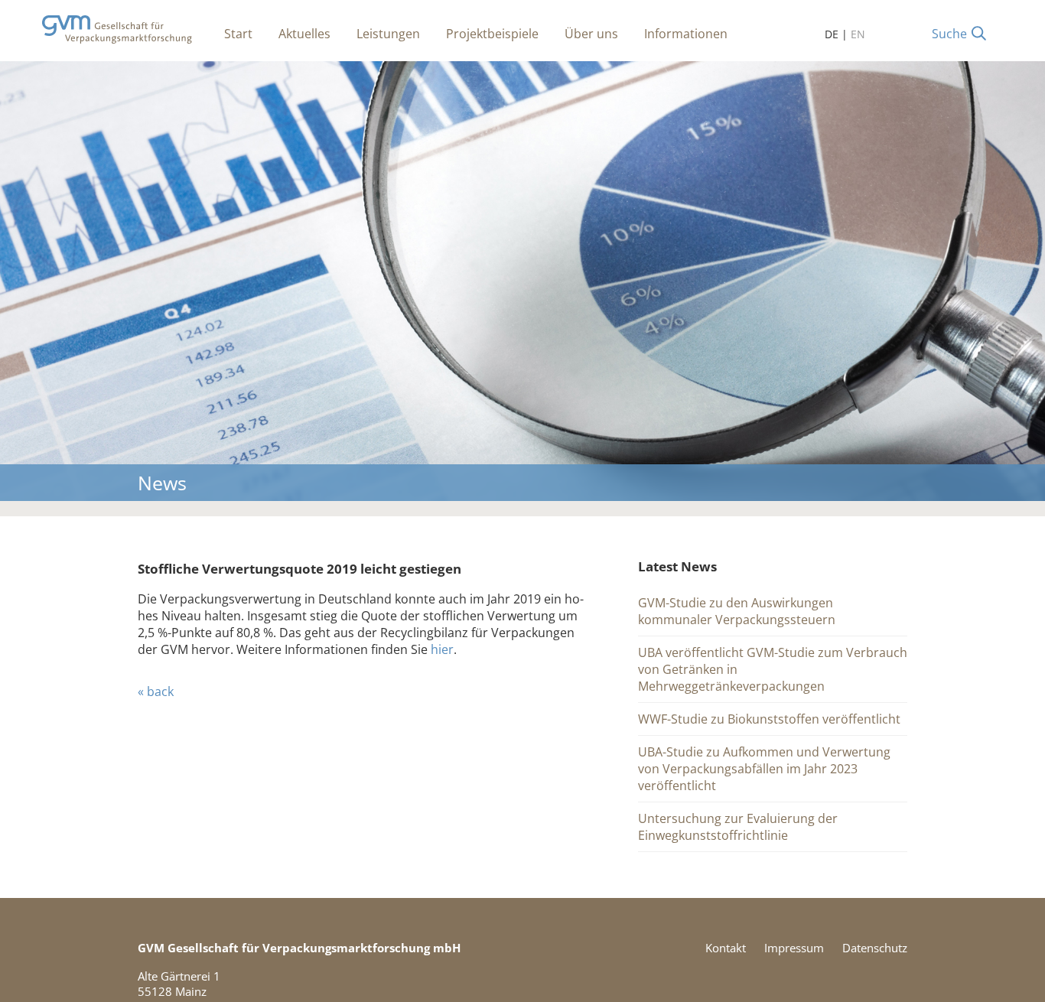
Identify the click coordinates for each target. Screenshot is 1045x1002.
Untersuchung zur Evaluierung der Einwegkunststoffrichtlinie (738, 827)
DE (831, 34)
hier (442, 649)
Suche (949, 33)
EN (858, 34)
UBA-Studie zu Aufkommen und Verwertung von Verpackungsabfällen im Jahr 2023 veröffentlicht (764, 768)
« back (156, 691)
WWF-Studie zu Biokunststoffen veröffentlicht (769, 719)
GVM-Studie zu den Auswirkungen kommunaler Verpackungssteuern (736, 611)
